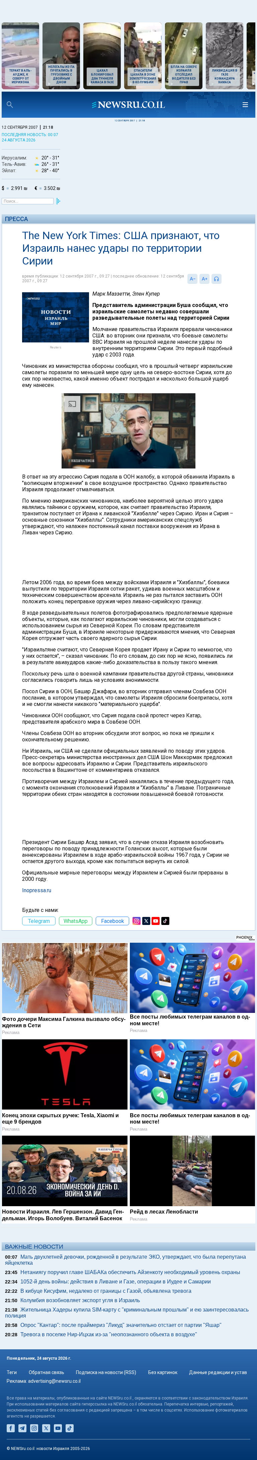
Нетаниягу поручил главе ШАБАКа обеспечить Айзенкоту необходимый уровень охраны (130, 1272)
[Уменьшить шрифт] (192, 279)
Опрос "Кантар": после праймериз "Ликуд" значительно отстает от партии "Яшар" (121, 1325)
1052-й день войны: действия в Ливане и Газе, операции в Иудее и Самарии (115, 1281)
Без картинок (162, 1372)
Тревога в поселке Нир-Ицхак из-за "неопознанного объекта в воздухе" (108, 1334)
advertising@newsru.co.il (54, 1381)
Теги (12, 1372)
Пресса (16, 218)
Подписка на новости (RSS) (106, 1372)
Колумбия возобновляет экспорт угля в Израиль (80, 1300)
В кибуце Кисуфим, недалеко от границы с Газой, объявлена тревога (105, 1291)
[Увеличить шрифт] (204, 279)
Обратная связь (46, 1372)
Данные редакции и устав (218, 1372)
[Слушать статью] (223, 279)
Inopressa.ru (36, 890)
